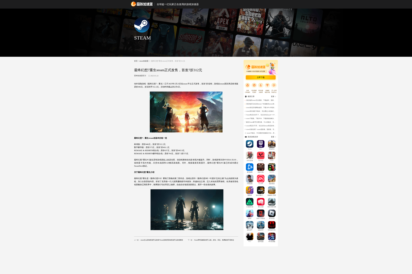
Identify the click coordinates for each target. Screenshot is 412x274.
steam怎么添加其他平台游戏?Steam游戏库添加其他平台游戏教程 (162, 240)
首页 (136, 61)
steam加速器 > (144, 61)
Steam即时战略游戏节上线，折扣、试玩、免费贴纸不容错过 (214, 240)
